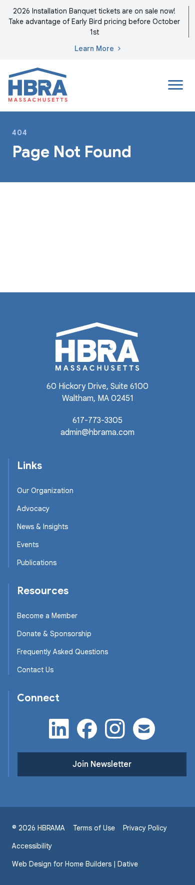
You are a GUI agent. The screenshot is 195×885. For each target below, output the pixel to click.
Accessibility (32, 845)
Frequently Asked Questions (62, 651)
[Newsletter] (144, 729)
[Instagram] (115, 729)
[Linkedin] (59, 729)
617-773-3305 (97, 420)
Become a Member (47, 615)
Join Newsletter (102, 764)
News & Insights (42, 526)
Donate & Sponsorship (54, 633)
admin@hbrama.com (97, 432)
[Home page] (38, 85)
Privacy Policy (145, 827)
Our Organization (45, 490)
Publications (36, 562)
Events (27, 544)
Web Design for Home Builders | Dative (75, 863)
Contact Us (35, 669)
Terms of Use (94, 827)
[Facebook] (87, 729)
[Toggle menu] (175, 85)
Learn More (94, 48)
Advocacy (33, 508)
